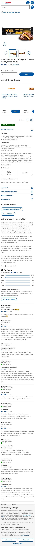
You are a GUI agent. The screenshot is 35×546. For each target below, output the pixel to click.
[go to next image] (28, 53)
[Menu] (2, 2)
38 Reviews (16, 64)
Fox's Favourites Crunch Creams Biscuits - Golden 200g (10, 96)
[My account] (28, 2)
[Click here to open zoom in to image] (4, 44)
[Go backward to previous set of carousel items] (28, 120)
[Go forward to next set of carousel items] (31, 120)
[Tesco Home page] (8, 3)
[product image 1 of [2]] (17, 31)
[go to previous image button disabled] (6, 53)
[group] (11, 100)
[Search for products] (32, 7)
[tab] (13, 53)
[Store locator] (32, 2)
